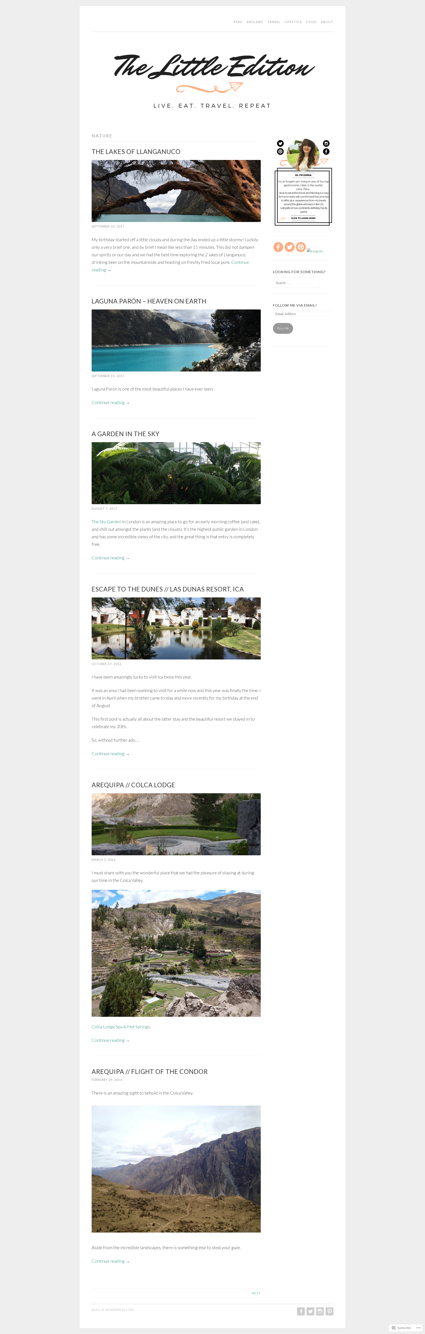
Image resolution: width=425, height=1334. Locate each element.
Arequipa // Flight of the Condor (150, 1071)
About (327, 22)
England (255, 22)
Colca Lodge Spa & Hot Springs (121, 1026)
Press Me (283, 328)
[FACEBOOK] (300, 1311)
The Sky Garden (106, 521)
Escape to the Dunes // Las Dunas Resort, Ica (168, 589)
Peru (238, 22)
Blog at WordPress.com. (113, 1310)
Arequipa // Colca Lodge (133, 785)
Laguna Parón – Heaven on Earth (149, 301)
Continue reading (111, 402)
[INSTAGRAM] (319, 1311)
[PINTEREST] (329, 1311)
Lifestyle (293, 22)
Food (311, 22)
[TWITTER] (310, 1311)
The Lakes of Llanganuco (136, 151)
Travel (273, 22)
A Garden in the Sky (126, 434)
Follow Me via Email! (295, 305)
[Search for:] (296, 283)
